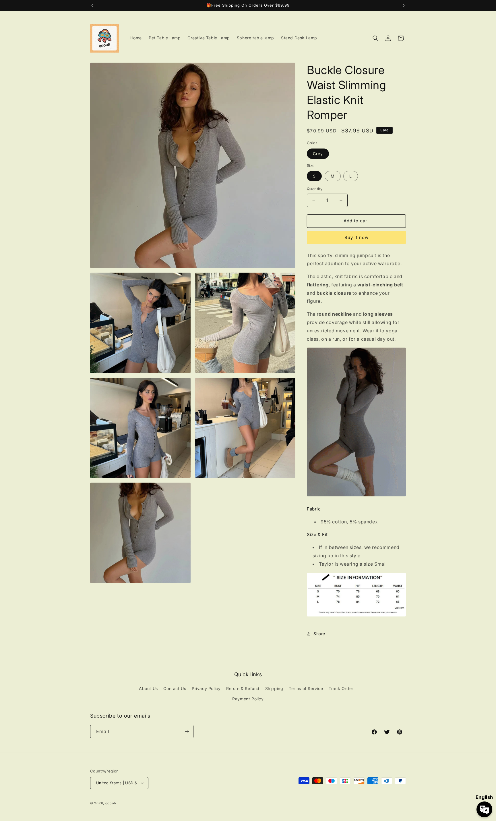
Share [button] (319, 633)
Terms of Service (306, 688)
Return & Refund (242, 688)
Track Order (341, 688)
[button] (375, 38)
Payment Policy (248, 698)
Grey (318, 153)
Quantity (314, 188)
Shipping (274, 688)
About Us (148, 688)
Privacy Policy (206, 688)
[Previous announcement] (92, 5)
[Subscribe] (187, 731)
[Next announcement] (404, 5)
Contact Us (174, 688)
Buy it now (356, 237)
